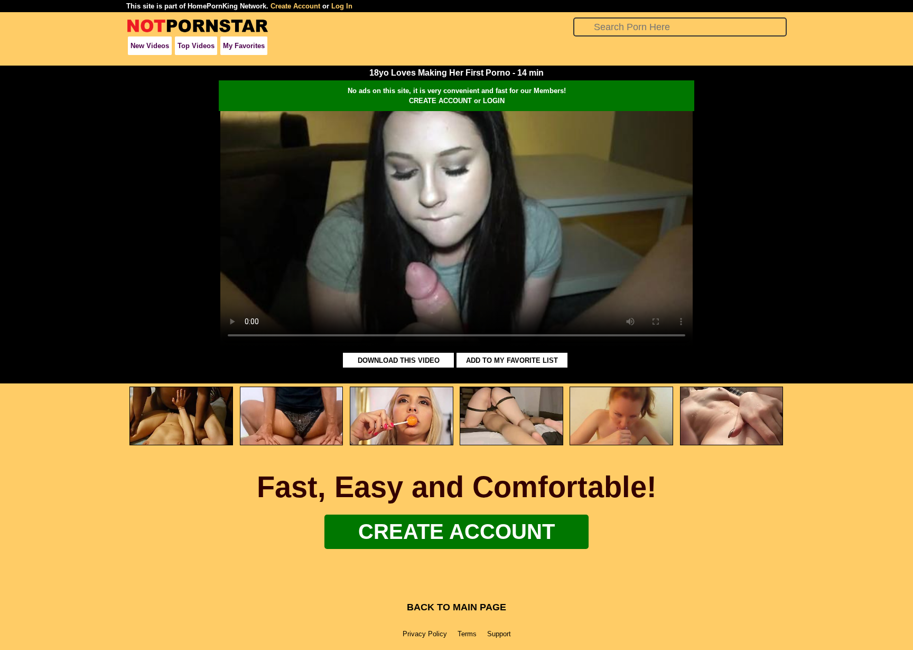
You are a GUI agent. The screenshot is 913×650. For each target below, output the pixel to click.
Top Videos (196, 46)
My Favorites (244, 46)
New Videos (150, 46)
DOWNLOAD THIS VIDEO (399, 360)
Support (499, 634)
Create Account (295, 6)
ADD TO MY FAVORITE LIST (512, 360)
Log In (341, 6)
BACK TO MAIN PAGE (456, 607)
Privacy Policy (425, 634)
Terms (467, 634)
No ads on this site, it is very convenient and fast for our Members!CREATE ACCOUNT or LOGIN (457, 96)
